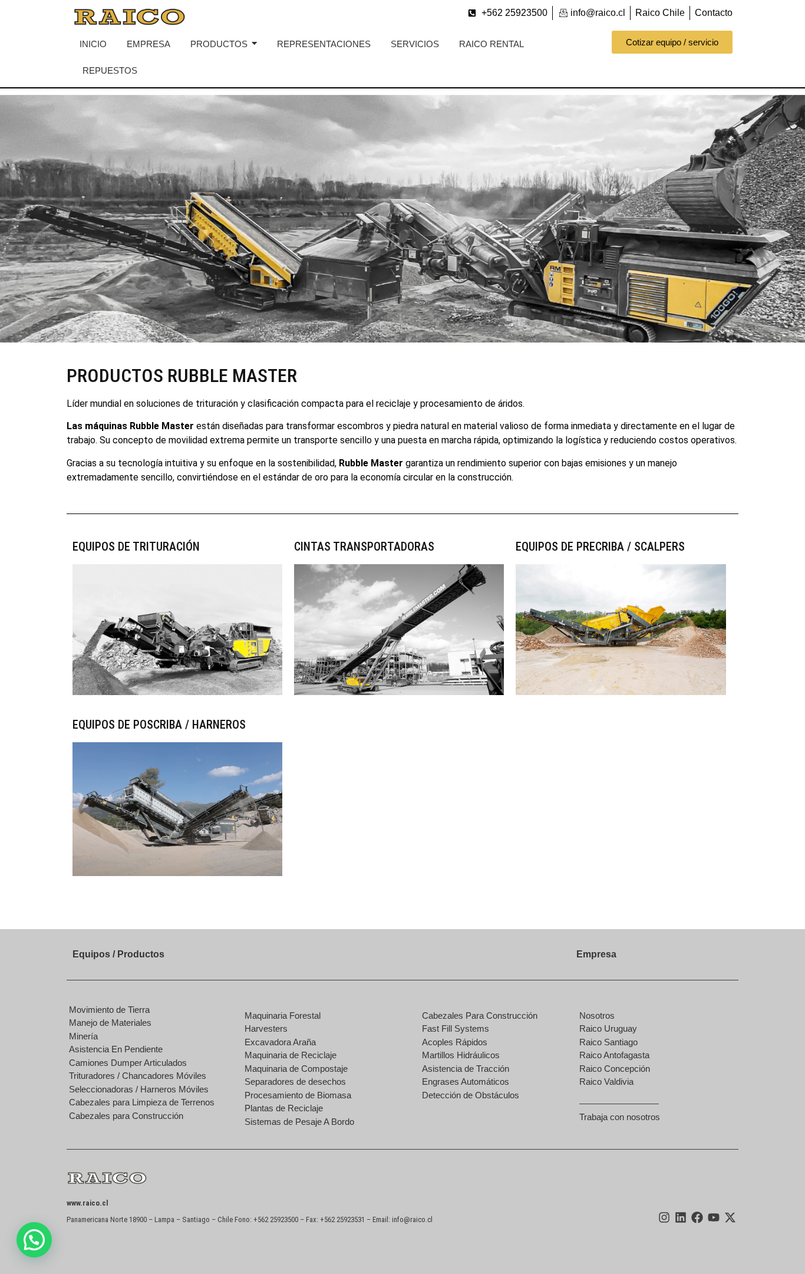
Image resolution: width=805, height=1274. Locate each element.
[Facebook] (697, 1217)
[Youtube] (713, 1217)
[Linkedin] (680, 1217)
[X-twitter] (730, 1217)
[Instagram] (664, 1217)
